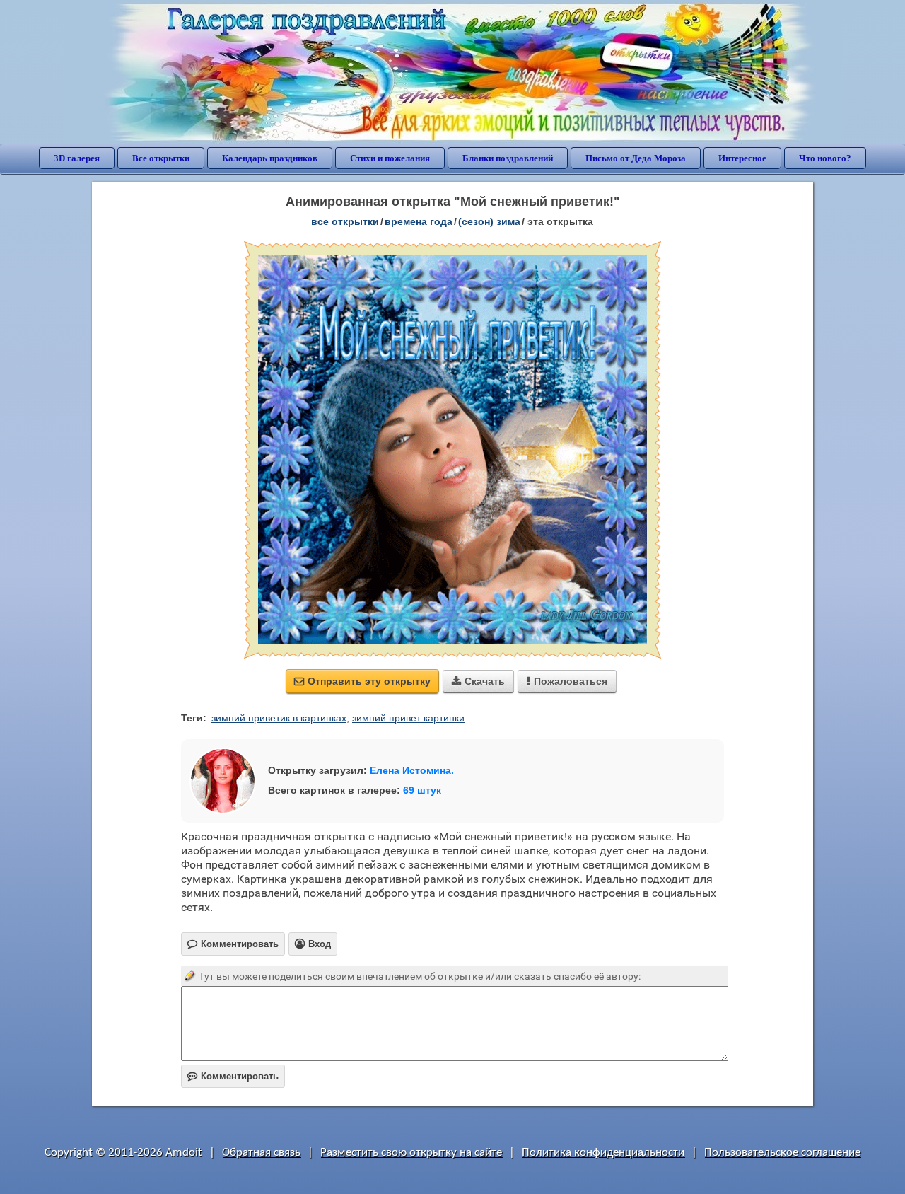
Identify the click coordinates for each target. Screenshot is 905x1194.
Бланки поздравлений (507, 158)
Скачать (478, 681)
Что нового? (825, 158)
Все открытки (160, 158)
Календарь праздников (269, 158)
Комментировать (233, 1076)
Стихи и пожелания (390, 158)
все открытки (345, 221)
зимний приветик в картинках (278, 718)
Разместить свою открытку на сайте (411, 1153)
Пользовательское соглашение (782, 1153)
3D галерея (77, 158)
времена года (418, 221)
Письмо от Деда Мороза (635, 158)
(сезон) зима (489, 221)
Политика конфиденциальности (603, 1153)
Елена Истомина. (412, 770)
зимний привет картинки (408, 718)
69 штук (422, 790)
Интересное (742, 158)
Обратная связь (261, 1153)
